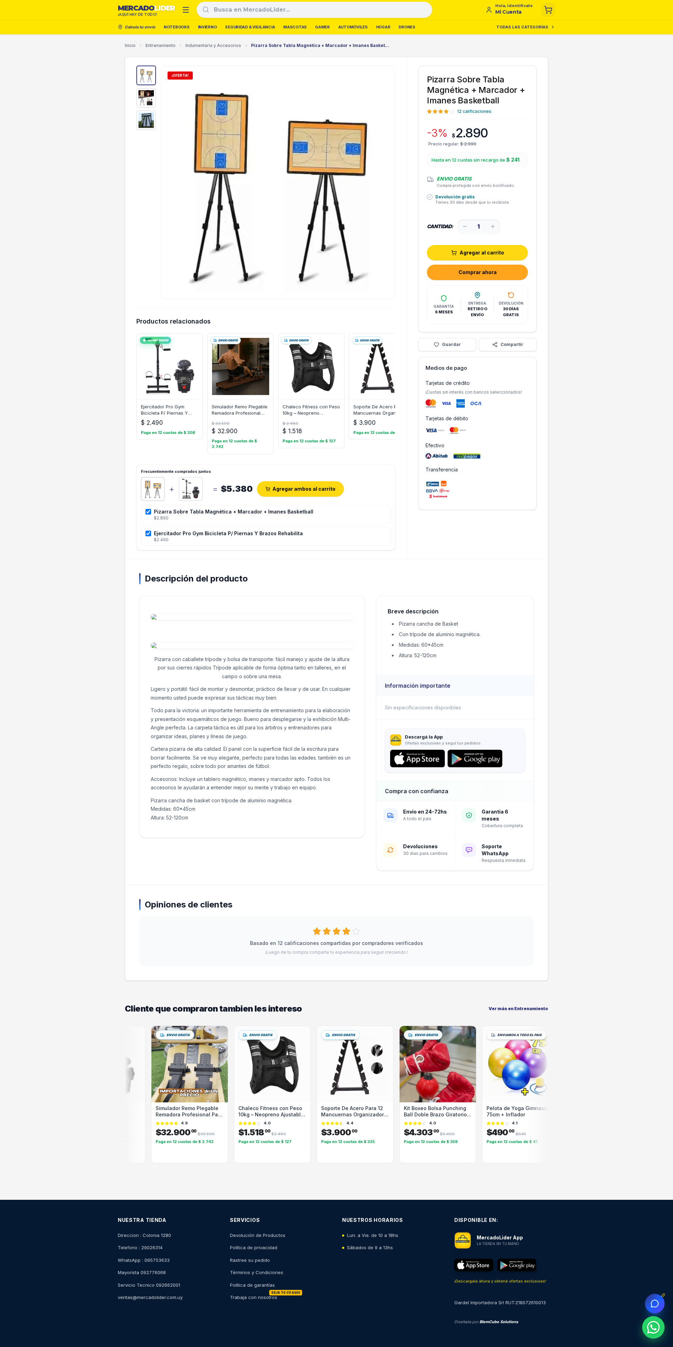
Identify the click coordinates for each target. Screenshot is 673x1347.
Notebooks (177, 27)
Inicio (130, 45)
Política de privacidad (253, 1247)
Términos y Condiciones (256, 1272)
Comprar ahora (477, 272)
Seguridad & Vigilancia (250, 27)
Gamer (322, 27)
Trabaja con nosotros (253, 1297)
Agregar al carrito (482, 253)
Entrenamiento (160, 45)
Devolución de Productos (257, 1235)
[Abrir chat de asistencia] (655, 1303)
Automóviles (353, 27)
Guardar (451, 344)
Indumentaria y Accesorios (213, 45)
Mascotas (295, 27)
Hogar (383, 27)
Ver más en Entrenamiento (518, 1008)
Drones (407, 27)
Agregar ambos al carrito (303, 489)
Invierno (207, 27)
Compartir (512, 344)
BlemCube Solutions (499, 1321)
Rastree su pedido (250, 1260)
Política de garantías (252, 1285)
